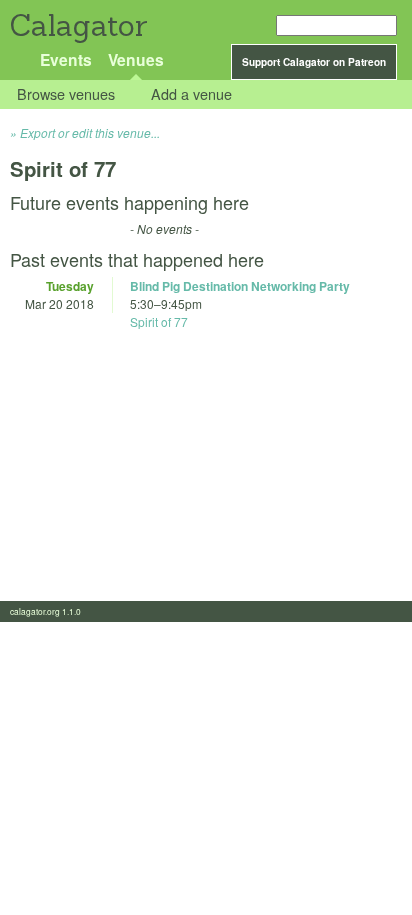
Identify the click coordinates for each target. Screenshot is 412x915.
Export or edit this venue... (90, 132)
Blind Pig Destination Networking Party (240, 286)
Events (66, 59)
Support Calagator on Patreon (314, 62)
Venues (136, 59)
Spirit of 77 (159, 321)
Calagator (77, 25)
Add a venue (191, 94)
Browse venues (66, 94)
